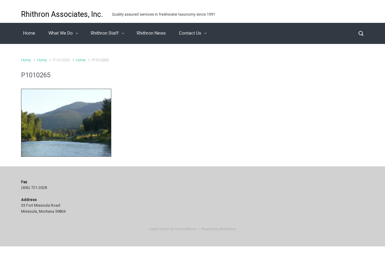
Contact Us (190, 33)
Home (29, 33)
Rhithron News (151, 33)
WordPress (227, 229)
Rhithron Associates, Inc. (62, 14)
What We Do (60, 33)
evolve (154, 229)
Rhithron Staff (105, 33)
